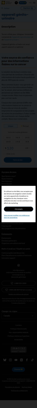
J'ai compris (18, 209)
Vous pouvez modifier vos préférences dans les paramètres (17, 216)
